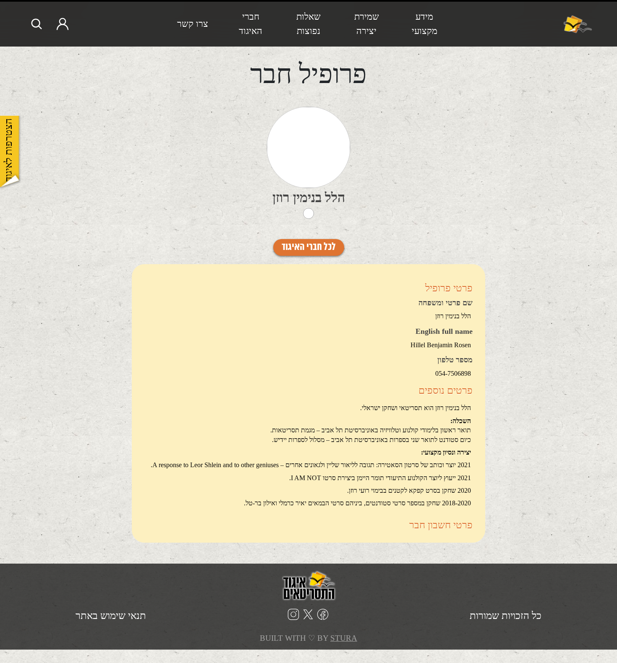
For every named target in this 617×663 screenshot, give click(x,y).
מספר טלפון (455, 360)
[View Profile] (308, 147)
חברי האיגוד (250, 23)
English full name (444, 331)
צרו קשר (192, 23)
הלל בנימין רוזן (308, 197)
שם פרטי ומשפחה (445, 303)
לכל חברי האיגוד (309, 247)
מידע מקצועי (424, 23)
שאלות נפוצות (308, 23)
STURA (343, 638)
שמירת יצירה (366, 23)
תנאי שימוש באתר (111, 615)
